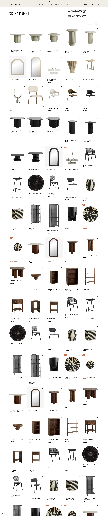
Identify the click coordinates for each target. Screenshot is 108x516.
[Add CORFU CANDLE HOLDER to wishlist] (25, 87)
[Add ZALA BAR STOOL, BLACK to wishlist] (25, 176)
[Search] (90, 4)
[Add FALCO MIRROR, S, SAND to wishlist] (25, 57)
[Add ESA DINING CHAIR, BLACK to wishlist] (79, 176)
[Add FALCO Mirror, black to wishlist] (61, 147)
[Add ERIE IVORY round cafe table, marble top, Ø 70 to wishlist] (97, 28)
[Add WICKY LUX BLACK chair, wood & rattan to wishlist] (97, 147)
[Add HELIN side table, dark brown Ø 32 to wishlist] (97, 238)
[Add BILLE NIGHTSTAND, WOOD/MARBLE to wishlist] (61, 297)
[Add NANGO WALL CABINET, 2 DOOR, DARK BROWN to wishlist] (79, 267)
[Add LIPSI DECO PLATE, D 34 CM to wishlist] (25, 238)
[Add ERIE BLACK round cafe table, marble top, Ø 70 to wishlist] (97, 118)
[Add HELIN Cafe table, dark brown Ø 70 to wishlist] (79, 238)
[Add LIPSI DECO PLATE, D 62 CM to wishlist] (97, 205)
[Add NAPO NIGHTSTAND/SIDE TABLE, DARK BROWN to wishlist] (43, 297)
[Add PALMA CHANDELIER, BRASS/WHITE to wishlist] (61, 57)
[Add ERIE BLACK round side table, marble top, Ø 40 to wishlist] (79, 118)
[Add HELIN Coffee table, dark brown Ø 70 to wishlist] (25, 267)
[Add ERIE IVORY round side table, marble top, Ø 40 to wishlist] (79, 28)
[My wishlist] (95, 4)
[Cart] (98, 4)
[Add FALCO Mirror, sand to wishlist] (43, 57)
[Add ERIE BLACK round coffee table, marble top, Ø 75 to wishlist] (61, 118)
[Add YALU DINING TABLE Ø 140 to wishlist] (43, 147)
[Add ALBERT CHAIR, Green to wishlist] (79, 87)
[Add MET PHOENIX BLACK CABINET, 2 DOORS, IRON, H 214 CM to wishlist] (61, 205)
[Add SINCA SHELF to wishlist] (97, 267)
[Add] (24, 46)
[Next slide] (24, 37)
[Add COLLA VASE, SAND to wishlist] (79, 57)
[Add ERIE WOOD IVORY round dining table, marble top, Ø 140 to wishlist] (43, 238)
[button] (92, 24)
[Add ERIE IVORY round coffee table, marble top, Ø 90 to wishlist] (43, 28)
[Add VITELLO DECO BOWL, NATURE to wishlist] (43, 267)
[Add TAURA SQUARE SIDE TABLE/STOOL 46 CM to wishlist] (25, 205)
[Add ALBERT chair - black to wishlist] (97, 87)
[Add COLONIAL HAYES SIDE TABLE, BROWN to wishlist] (25, 297)
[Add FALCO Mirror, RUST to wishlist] (61, 238)
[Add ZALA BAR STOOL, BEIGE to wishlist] (97, 57)
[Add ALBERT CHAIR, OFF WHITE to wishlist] (61, 87)
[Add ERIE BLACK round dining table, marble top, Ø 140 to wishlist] (25, 118)
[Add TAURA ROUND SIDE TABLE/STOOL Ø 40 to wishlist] (97, 176)
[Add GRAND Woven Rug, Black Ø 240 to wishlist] (43, 176)
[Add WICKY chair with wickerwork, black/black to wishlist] (61, 176)
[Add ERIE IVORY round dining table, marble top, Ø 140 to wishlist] (25, 28)
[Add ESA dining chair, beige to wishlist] (43, 87)
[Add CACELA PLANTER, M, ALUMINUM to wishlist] (79, 205)
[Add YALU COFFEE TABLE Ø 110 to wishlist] (25, 147)
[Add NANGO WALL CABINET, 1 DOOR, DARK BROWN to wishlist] (61, 267)
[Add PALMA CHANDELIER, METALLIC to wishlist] (79, 147)
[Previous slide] (11, 37)
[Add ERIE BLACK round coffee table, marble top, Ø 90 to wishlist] (43, 118)
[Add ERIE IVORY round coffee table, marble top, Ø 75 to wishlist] (61, 28)
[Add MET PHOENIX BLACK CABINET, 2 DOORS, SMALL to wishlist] (43, 205)
